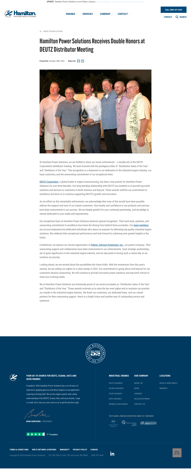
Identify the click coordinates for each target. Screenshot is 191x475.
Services (87, 14)
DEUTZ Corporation (49, 181)
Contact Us (139, 404)
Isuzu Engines (115, 393)
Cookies (94, 449)
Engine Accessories (118, 404)
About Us (138, 383)
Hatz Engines (115, 398)
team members (141, 225)
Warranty (65, 449)
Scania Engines (116, 388)
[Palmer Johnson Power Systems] (129, 423)
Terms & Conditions (19, 449)
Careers (138, 393)
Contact (123, 14)
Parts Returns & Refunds (44, 449)
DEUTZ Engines (116, 383)
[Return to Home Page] (20, 14)
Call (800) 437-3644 (173, 9)
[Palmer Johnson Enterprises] (113, 423)
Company (105, 14)
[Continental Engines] (148, 423)
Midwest (164, 388)
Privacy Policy (80, 449)
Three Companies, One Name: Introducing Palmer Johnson (120, 1)
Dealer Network (142, 398)
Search (183, 17)
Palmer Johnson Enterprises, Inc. (107, 245)
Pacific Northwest (169, 383)
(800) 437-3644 (97, 455)
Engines (70, 14)
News (136, 388)
